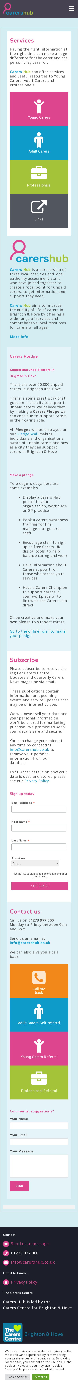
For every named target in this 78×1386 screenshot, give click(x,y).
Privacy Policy (36, 780)
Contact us (25, 912)
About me (18, 858)
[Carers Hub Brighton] (18, 9)
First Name (20, 822)
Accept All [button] (41, 1377)
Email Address (23, 803)
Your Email (18, 1135)
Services (22, 41)
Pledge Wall (27, 434)
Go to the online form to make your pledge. (38, 633)
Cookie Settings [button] (17, 1377)
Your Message (22, 1151)
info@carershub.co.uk (29, 749)
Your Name (19, 1119)
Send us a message (30, 1243)
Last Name (20, 840)
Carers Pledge (24, 356)
